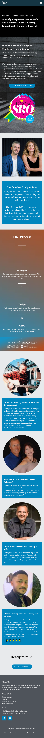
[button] (41, 3)
